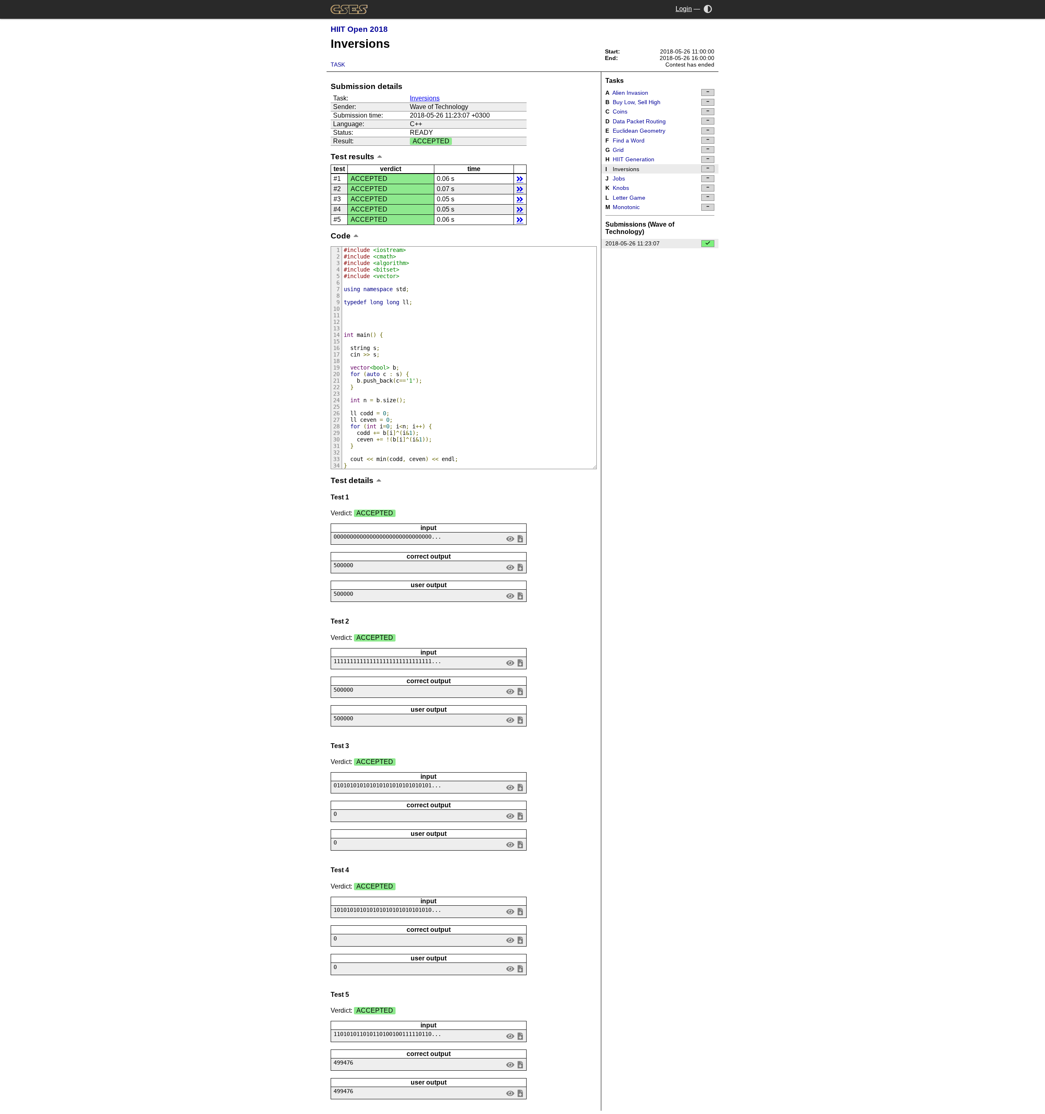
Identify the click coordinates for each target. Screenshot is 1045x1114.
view (510, 538)
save (520, 538)
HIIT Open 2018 (359, 29)
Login (684, 8)
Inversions (425, 98)
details (519, 178)
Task (338, 64)
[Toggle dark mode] (708, 8)
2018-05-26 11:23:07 (632, 243)
